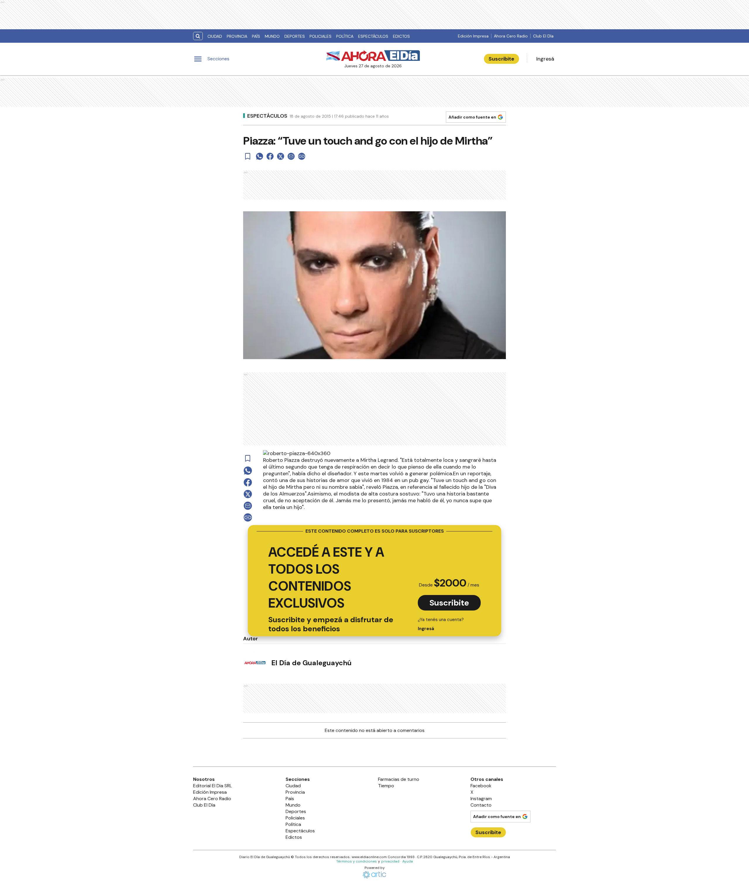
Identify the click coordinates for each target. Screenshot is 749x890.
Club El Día (543, 36)
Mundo (272, 36)
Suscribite (501, 58)
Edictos (401, 36)
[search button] (198, 36)
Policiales (320, 36)
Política (344, 36)
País (256, 36)
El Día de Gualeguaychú (311, 662)
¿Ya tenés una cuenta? (441, 624)
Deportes (294, 36)
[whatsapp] (259, 156)
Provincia (237, 36)
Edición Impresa (473, 36)
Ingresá (545, 58)
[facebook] (270, 156)
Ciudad (214, 36)
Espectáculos (373, 36)
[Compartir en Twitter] (280, 156)
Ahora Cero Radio (511, 36)
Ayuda (407, 861)
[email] (291, 156)
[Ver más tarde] (247, 156)
